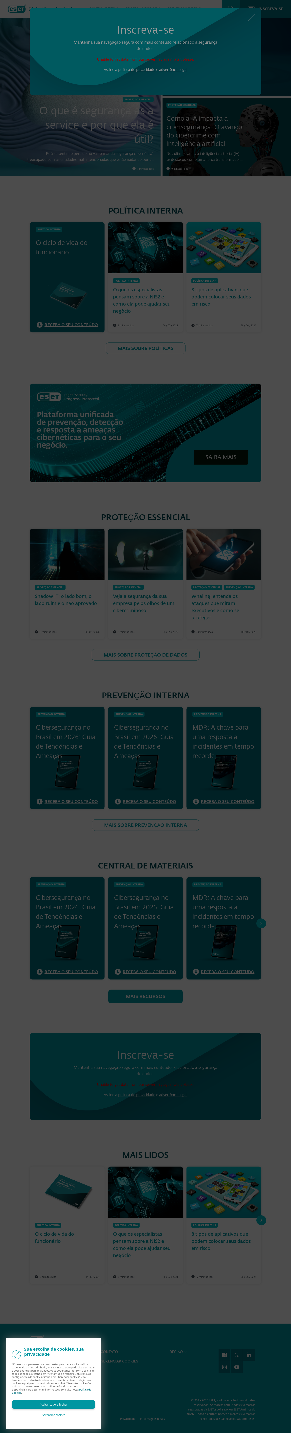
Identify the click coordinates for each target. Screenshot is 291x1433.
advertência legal (173, 70)
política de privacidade (136, 70)
